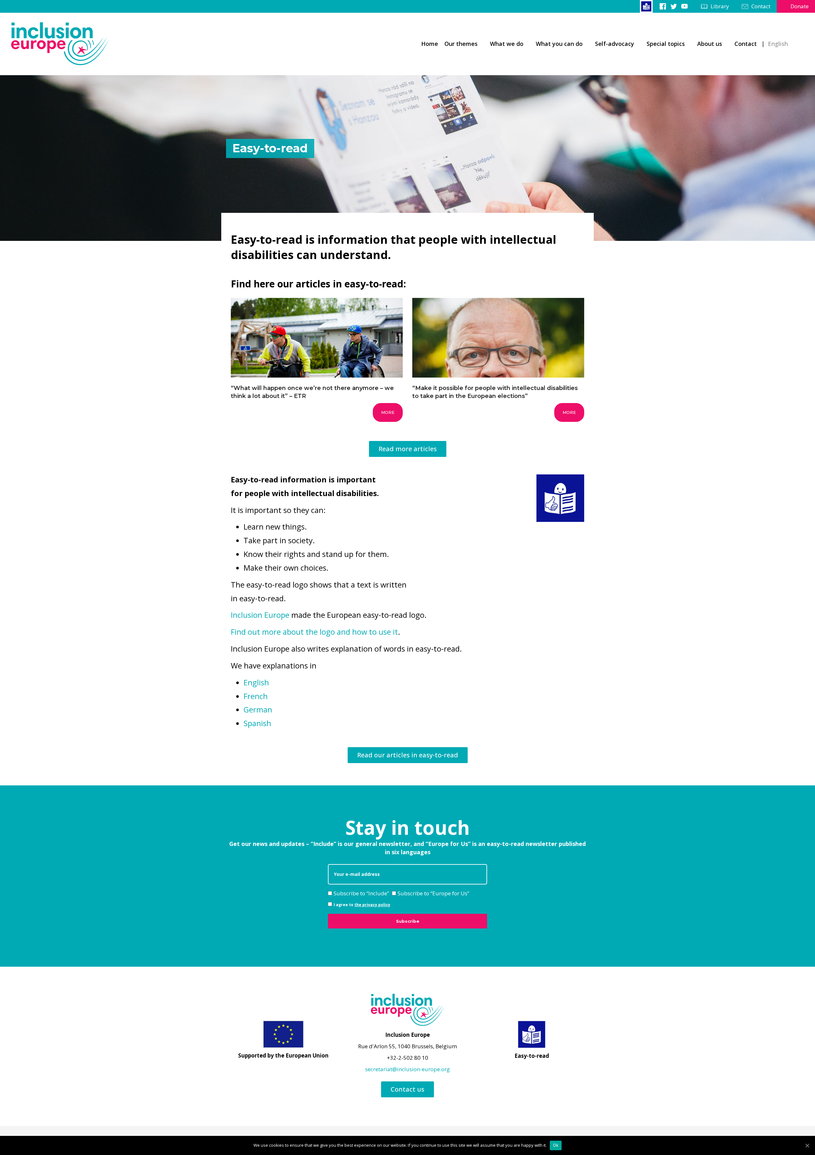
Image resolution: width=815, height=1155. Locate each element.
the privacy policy (372, 904)
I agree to (362, 904)
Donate (799, 6)
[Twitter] (673, 6)
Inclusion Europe (260, 615)
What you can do (559, 43)
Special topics (666, 43)
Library (720, 6)
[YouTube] (684, 6)
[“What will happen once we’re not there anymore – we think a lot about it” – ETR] (317, 355)
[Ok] (807, 1145)
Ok (556, 1145)
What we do (506, 43)
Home (429, 43)
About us (709, 43)
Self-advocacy (614, 43)
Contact (760, 6)
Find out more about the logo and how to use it (314, 632)
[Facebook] (663, 6)
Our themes (461, 43)
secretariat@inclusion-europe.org (407, 1069)
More (387, 412)
